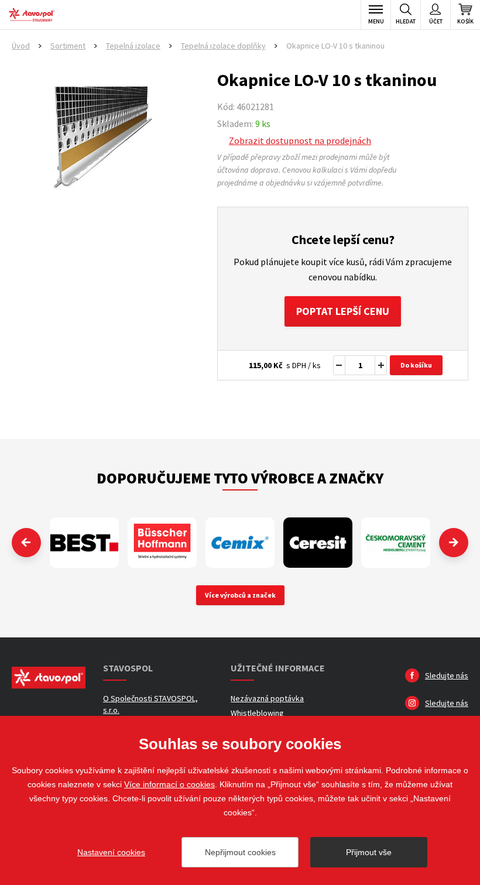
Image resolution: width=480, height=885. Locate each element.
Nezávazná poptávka (267, 698)
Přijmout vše (369, 852)
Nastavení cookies (111, 852)
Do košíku (416, 365)
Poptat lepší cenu (342, 311)
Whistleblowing (257, 713)
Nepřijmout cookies (240, 852)
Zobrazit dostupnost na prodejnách (300, 140)
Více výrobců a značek (240, 595)
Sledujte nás (446, 675)
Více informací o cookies (169, 784)
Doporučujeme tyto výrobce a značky (240, 478)
